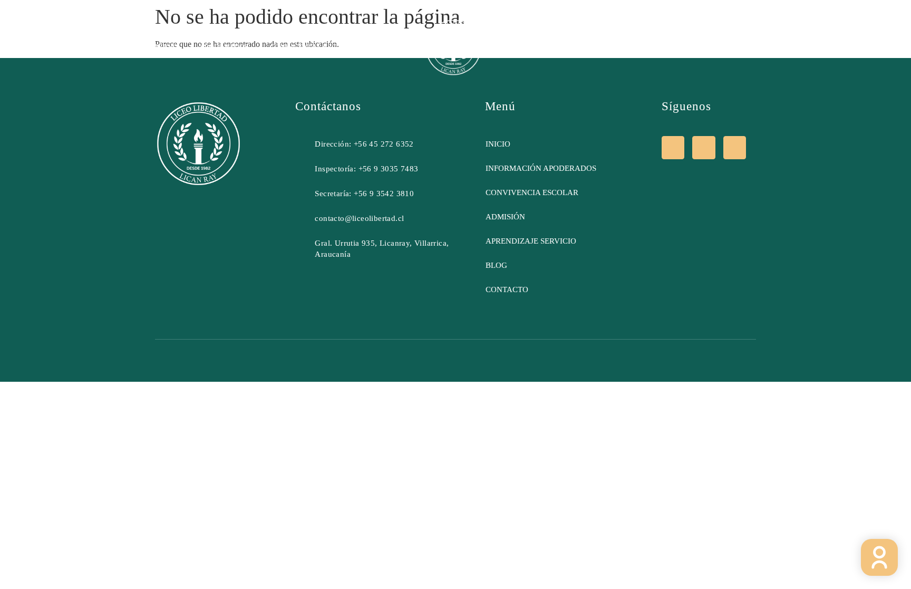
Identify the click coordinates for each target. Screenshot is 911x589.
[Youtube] (734, 147)
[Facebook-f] (673, 147)
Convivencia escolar (313, 47)
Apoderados (224, 47)
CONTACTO (732, 47)
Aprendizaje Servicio (648, 47)
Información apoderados (541, 168)
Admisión (525, 47)
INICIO (166, 47)
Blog (575, 47)
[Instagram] (703, 147)
